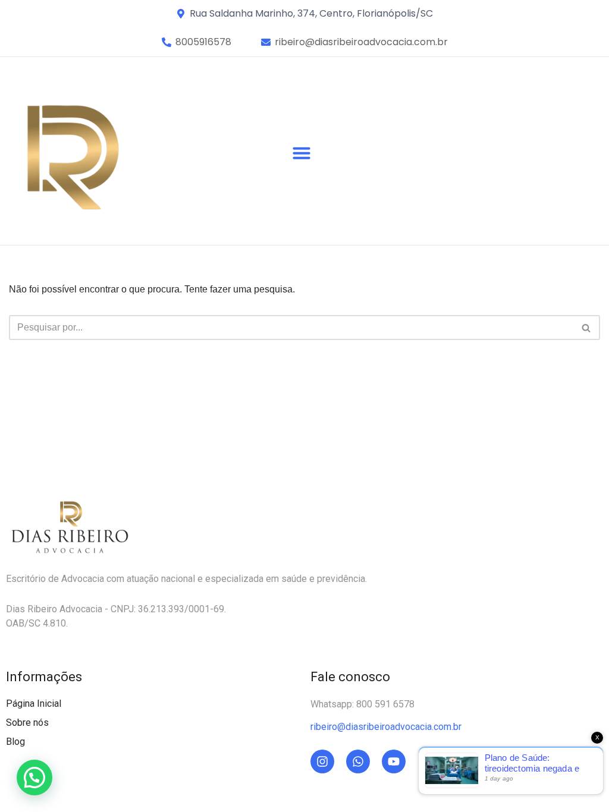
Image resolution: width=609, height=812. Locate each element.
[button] (203, 42)
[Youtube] (394, 761)
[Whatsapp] (358, 761)
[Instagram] (322, 761)
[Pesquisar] (586, 327)
